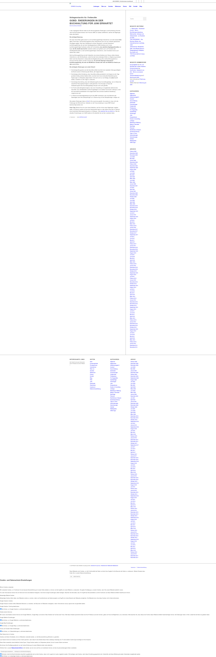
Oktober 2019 (133, 209)
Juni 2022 (132, 180)
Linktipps (132, 120)
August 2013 (133, 309)
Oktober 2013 (133, 305)
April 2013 (132, 316)
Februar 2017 (133, 244)
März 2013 (132, 318)
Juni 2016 (132, 256)
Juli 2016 (132, 254)
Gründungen (133, 113)
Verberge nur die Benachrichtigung (23, 651)
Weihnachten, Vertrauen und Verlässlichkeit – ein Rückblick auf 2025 (137, 35)
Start (91, 361)
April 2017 (132, 242)
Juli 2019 (132, 213)
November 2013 (134, 303)
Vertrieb (132, 139)
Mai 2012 (132, 336)
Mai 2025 (132, 158)
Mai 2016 (132, 258)
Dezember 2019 (134, 205)
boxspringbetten (134, 64)
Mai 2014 (132, 293)
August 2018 (133, 218)
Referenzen (93, 372)
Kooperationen (133, 117)
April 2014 (132, 294)
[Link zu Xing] (135, 1)
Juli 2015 (132, 276)
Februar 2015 (133, 278)
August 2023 (133, 169)
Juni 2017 (132, 238)
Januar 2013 (133, 322)
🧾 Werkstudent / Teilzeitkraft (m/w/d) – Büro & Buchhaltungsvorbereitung (137, 30)
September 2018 (134, 216)
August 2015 (133, 274)
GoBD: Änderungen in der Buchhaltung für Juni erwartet (91, 22)
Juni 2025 (132, 157)
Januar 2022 (133, 184)
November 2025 (134, 155)
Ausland (132, 99)
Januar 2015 (133, 280)
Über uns (92, 369)
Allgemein (132, 93)
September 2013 (134, 307)
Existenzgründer (94, 363)
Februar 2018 (133, 225)
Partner (91, 374)
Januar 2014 (133, 300)
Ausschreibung (133, 101)
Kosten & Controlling (135, 119)
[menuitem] (96, 6)
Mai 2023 (132, 175)
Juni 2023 (132, 173)
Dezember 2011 (134, 345)
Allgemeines (133, 95)
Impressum (92, 387)
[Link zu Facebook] (137, 1)
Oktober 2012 (133, 327)
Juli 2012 (132, 332)
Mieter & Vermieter (134, 124)
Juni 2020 (132, 200)
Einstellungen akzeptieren (7, 651)
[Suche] (144, 6)
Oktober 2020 (133, 196)
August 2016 (133, 253)
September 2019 (134, 211)
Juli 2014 (132, 289)
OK (71, 576)
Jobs (131, 115)
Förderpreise (133, 108)
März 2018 (132, 224)
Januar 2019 (133, 215)
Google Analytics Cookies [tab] (6, 601)
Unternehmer (93, 367)
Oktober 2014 (133, 283)
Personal (132, 128)
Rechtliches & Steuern (75, 25)
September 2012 (134, 329)
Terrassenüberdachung (135, 75)
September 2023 (134, 167)
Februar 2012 (133, 341)
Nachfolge (132, 126)
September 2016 (134, 251)
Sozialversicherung (134, 131)
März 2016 (132, 262)
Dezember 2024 (134, 162)
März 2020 (132, 204)
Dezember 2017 (134, 229)
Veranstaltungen (134, 135)
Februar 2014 (133, 298)
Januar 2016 (133, 265)
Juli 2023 (132, 171)
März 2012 (132, 340)
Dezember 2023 (134, 166)
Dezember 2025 (134, 153)
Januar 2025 (133, 160)
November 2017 (134, 231)
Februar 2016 (133, 263)
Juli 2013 (132, 311)
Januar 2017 (133, 245)
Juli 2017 (132, 236)
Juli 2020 (132, 198)
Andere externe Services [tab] (6, 612)
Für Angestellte (133, 110)
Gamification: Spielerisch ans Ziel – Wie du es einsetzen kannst (137, 71)
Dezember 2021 (134, 186)
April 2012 (132, 338)
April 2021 (132, 189)
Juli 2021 (132, 187)
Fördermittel (133, 106)
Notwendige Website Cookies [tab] (7, 595)
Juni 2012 (132, 334)
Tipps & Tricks (133, 133)
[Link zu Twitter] (140, 1)
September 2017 (134, 234)
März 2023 (132, 178)
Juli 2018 (132, 220)
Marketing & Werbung (135, 122)
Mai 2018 (132, 222)
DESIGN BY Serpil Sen (96, 565)
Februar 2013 (133, 320)
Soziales (92, 370)
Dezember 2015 (134, 267)
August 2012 (133, 331)
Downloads (132, 102)
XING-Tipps (133, 142)
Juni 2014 (132, 291)
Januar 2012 (133, 343)
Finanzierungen (133, 104)
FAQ (91, 380)
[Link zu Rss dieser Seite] (145, 1)
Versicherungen (133, 137)
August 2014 (133, 287)
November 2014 (134, 282)
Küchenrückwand (134, 68)
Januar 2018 (133, 227)
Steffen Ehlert (83, 117)
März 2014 (132, 296)
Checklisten (93, 385)
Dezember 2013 (134, 302)
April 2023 (132, 176)
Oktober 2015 (133, 271)
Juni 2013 (132, 312)
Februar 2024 (133, 164)
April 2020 (132, 202)
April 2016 (132, 260)
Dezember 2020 (134, 193)
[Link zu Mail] (142, 1)
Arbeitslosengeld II (134, 97)
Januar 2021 (133, 191)
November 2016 (134, 249)
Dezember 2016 (134, 247)
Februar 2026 (133, 151)
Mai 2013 (132, 314)
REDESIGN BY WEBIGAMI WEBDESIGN (109, 565)
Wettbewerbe (133, 140)
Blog (91, 378)
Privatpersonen (93, 365)
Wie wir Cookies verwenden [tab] (6, 587)
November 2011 (134, 347)
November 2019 (134, 207)
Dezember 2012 (134, 323)
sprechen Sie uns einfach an (108, 111)
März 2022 (132, 182)
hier (88, 101)
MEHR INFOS (77, 576)
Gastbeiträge (133, 111)
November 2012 (134, 325)
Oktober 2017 (133, 233)
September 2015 (134, 273)
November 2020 (134, 195)
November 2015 (134, 269)
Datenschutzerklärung (95, 389)
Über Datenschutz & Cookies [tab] (7, 634)
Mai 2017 (132, 240)
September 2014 (134, 285)
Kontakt (92, 376)
